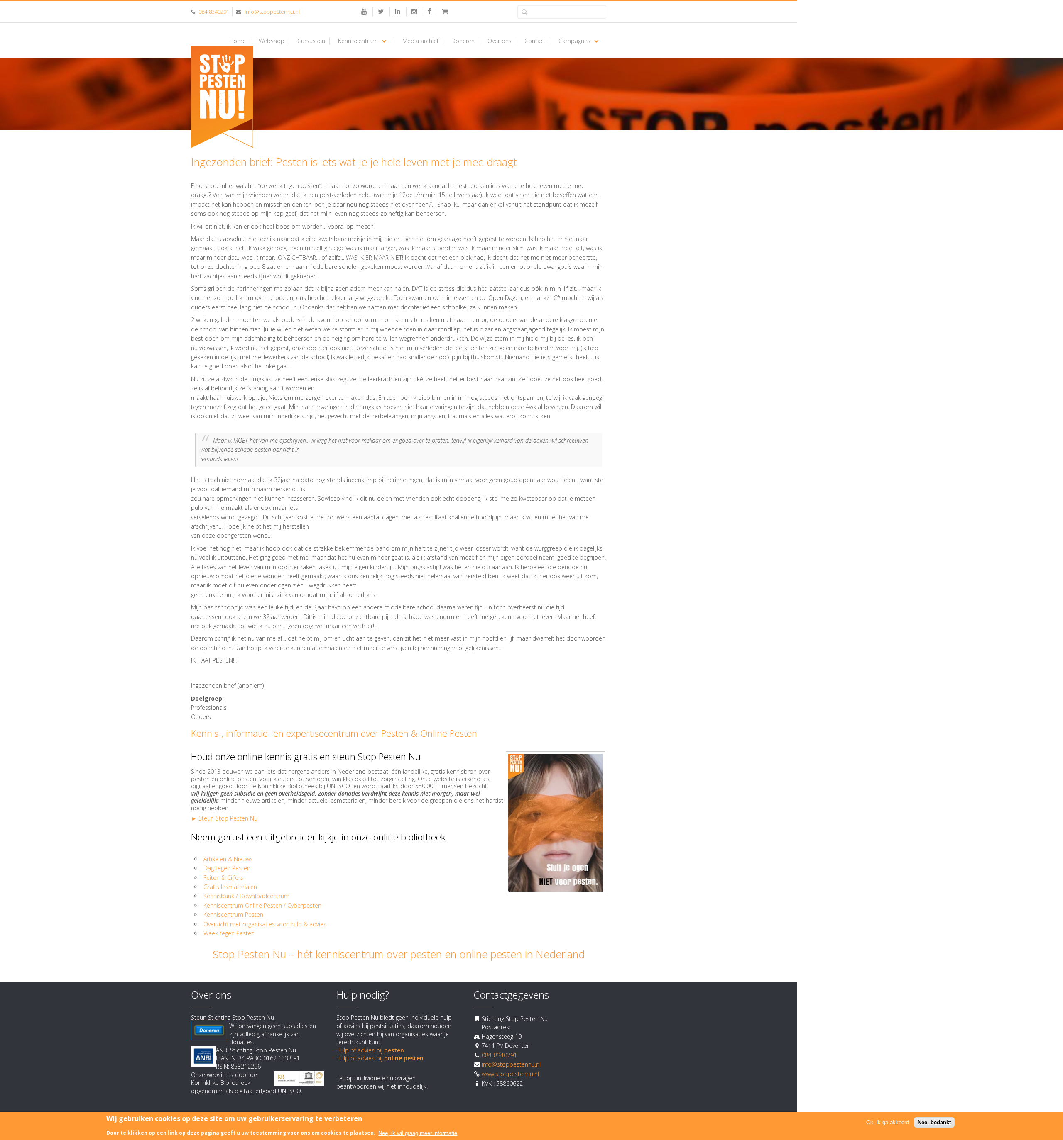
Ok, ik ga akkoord (887, 1122)
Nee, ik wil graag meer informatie (417, 1133)
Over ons (499, 41)
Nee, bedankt (934, 1122)
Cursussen (311, 41)
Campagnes (574, 41)
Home (237, 41)
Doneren (463, 41)
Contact (535, 41)
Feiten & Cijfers (223, 878)
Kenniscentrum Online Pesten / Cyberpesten (262, 905)
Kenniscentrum (358, 41)
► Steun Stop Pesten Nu (224, 818)
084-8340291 (213, 11)
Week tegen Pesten (229, 933)
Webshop (271, 41)
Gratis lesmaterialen (231, 887)
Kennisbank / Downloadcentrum (246, 896)
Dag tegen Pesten (226, 868)
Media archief (420, 41)
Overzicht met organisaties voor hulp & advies (265, 924)
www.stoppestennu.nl (510, 1074)
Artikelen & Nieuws (228, 859)
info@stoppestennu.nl (272, 11)
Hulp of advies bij (370, 1050)
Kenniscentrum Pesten (233, 914)
